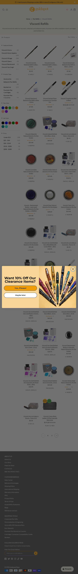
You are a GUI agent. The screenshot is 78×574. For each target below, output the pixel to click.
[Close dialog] (73, 269)
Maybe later (20, 295)
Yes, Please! (20, 288)
